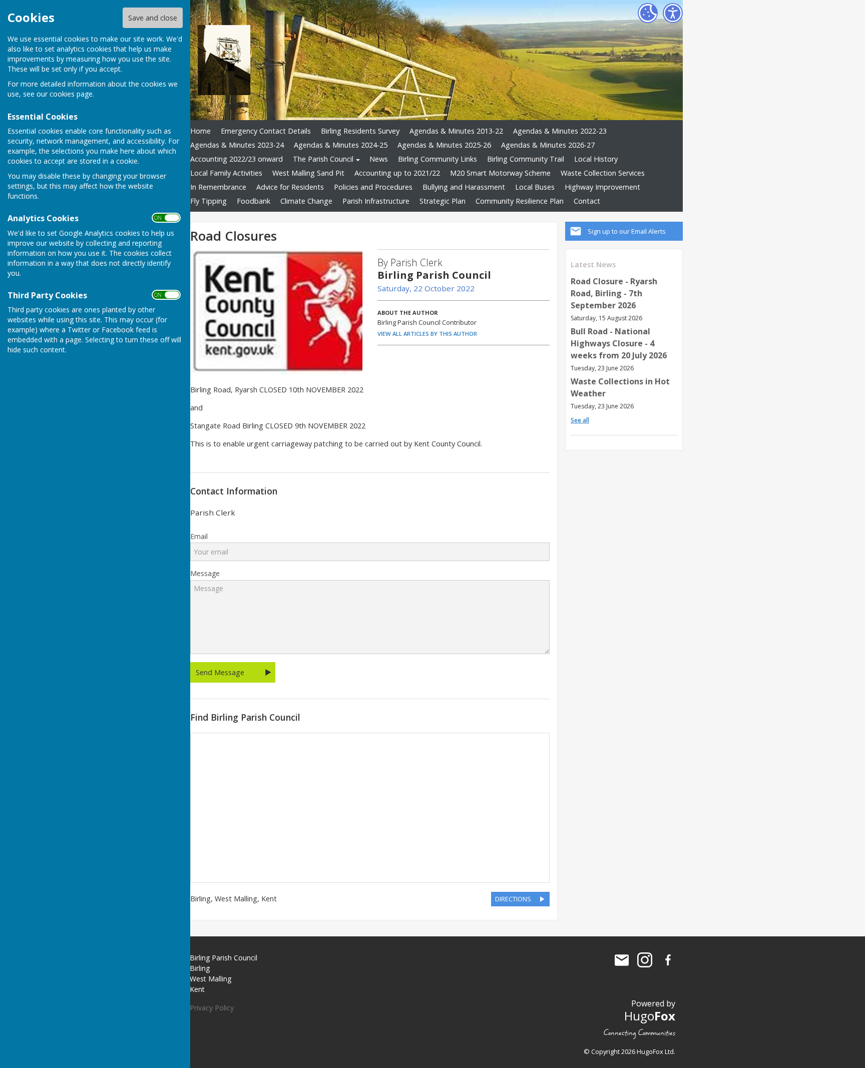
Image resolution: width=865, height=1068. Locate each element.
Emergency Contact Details (266, 131)
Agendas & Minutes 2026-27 (548, 145)
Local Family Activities (226, 173)
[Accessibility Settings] (673, 13)
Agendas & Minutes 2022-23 (560, 131)
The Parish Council (323, 159)
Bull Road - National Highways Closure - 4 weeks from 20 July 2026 (619, 343)
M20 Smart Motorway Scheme (500, 173)
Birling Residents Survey (360, 131)
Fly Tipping (208, 201)
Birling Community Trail (525, 159)
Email (199, 536)
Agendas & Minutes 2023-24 (237, 145)
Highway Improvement (602, 187)
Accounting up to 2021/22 (397, 173)
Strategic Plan (442, 201)
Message (205, 573)
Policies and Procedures (373, 187)
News (378, 159)
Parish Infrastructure (375, 201)
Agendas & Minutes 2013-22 (456, 131)
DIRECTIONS (513, 898)
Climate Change (306, 201)
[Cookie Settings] (648, 13)
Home (200, 131)
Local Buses (535, 187)
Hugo (649, 1015)
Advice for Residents (290, 187)
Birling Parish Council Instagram (644, 959)
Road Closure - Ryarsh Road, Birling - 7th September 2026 (614, 293)
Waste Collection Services (603, 173)
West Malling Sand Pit (308, 173)
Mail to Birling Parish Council (621, 959)
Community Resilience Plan (520, 201)
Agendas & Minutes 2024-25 (340, 145)
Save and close (152, 18)
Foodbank (253, 201)
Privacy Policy (212, 1007)
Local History (596, 159)
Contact (587, 201)
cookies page (71, 94)
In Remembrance (218, 187)
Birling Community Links (437, 159)
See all (580, 420)
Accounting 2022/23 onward (236, 159)
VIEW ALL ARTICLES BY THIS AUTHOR (427, 333)
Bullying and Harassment (463, 187)
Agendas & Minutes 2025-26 (444, 145)
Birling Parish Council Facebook (667, 959)
